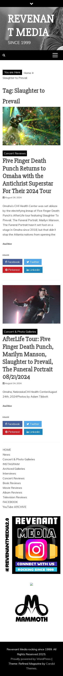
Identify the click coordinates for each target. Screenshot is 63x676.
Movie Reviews (12, 487)
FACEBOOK (10, 502)
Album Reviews (12, 492)
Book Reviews (12, 483)
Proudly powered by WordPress (31, 659)
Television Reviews (15, 497)
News (6, 454)
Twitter (34, 262)
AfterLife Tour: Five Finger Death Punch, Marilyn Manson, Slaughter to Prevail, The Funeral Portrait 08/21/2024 (28, 358)
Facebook (13, 262)
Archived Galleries (14, 468)
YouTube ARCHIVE (14, 507)
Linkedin (34, 269)
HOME (7, 449)
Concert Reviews (15, 153)
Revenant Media (31, 25)
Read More (7, 244)
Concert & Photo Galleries (20, 331)
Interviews (9, 473)
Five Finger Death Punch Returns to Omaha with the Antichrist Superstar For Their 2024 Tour (28, 176)
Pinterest (14, 269)
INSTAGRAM (11, 464)
